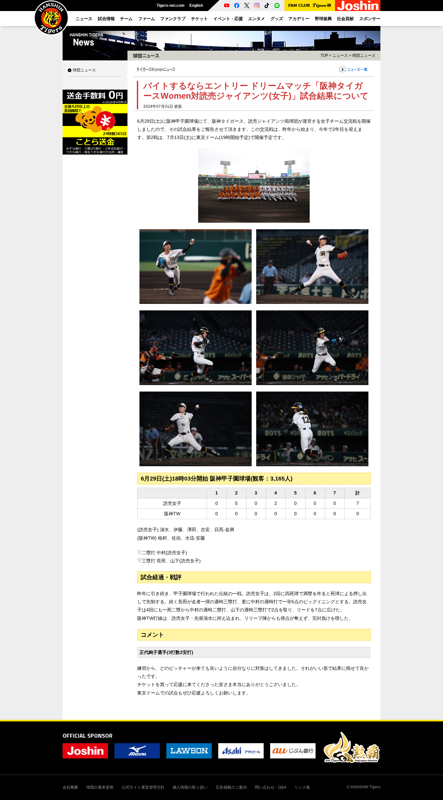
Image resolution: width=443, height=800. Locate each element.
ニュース (340, 55)
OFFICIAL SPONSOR (88, 735)
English (196, 5)
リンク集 (302, 787)
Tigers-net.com (171, 5)
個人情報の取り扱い (190, 787)
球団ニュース (84, 70)
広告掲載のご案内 (231, 787)
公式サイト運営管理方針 (143, 787)
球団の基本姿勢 (100, 787)
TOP (324, 55)
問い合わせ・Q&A (270, 787)
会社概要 (70, 787)
